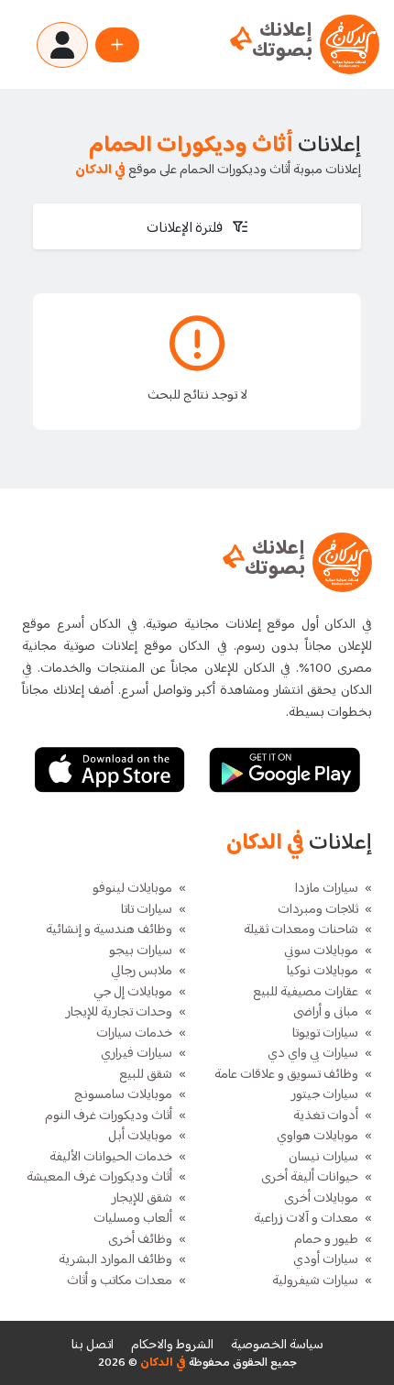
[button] (197, 226)
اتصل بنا (92, 1345)
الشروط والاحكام (172, 1345)
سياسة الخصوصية (277, 1345)
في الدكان (161, 1363)
